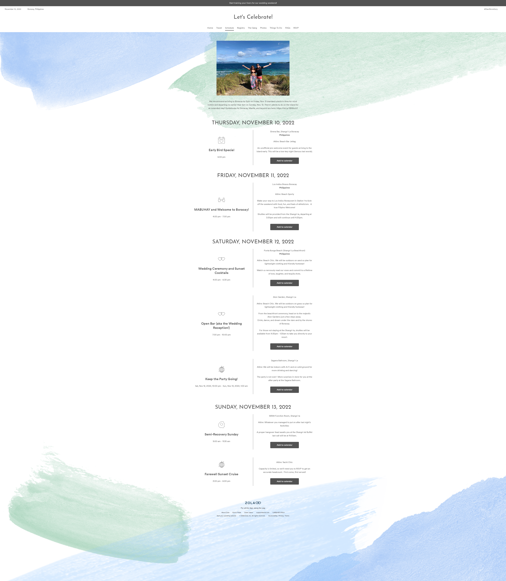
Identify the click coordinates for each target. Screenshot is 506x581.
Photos (263, 28)
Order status (248, 512)
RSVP (296, 28)
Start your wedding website (226, 516)
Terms (287, 516)
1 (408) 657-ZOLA (278, 512)
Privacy (281, 516)
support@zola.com (262, 512)
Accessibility (272, 516)
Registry (241, 28)
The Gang (252, 28)
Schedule (229, 28)
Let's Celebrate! (253, 17)
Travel (219, 28)
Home (210, 28)
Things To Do (276, 28)
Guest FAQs (236, 512)
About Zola (225, 512)
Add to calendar (284, 160)
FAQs (287, 28)
